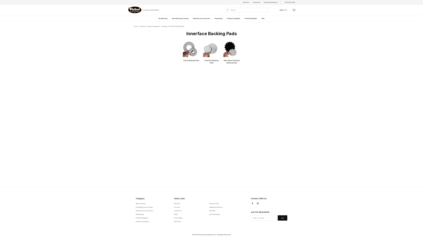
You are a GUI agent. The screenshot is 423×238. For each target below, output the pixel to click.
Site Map (212, 211)
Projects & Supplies (142, 221)
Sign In (282, 10)
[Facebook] (252, 203)
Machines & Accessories (144, 211)
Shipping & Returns (215, 207)
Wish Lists (177, 221)
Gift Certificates (214, 214)
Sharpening (140, 214)
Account (177, 207)
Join (282, 218)
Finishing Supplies (142, 218)
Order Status (178, 218)
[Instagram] (258, 203)
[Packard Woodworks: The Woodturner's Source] (143, 10)
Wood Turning (140, 203)
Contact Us (256, 2)
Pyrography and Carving (144, 207)
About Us (246, 2)
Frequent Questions (270, 2)
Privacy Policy (214, 203)
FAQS (176, 214)
